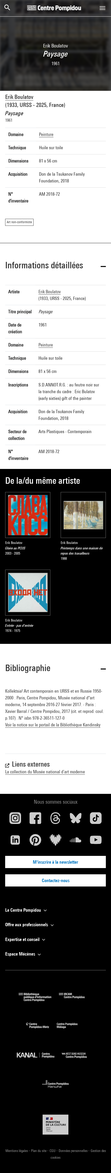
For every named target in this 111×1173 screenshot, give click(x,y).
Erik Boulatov (19, 96)
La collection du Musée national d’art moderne (45, 771)
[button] (55, 266)
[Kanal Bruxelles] (39, 1059)
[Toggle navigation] (102, 8)
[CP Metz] (41, 1029)
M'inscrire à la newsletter (55, 862)
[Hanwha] (55, 1089)
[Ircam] (75, 1000)
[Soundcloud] (76, 842)
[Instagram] (15, 820)
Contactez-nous (55, 880)
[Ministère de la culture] (55, 1125)
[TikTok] (96, 820)
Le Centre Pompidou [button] (23, 910)
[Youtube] (96, 842)
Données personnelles (73, 1151)
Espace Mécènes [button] (20, 954)
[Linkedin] (15, 842)
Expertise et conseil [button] (23, 939)
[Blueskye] (76, 820)
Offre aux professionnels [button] (27, 924)
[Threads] (55, 820)
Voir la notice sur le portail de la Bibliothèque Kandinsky (52, 724)
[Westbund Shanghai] (78, 1059)
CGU (53, 1151)
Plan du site (39, 1151)
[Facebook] (35, 820)
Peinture (46, 134)
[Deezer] (55, 842)
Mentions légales (17, 1151)
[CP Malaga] (71, 1029)
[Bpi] (39, 1000)
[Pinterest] (35, 842)
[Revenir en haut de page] (99, 1161)
